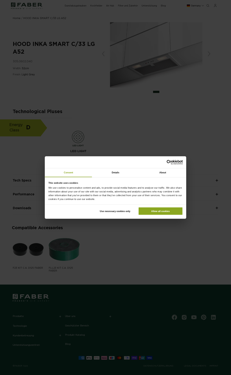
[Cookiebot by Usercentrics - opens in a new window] (169, 162)
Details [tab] (115, 172)
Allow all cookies (160, 211)
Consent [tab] (68, 172)
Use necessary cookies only (115, 211)
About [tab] (162, 172)
